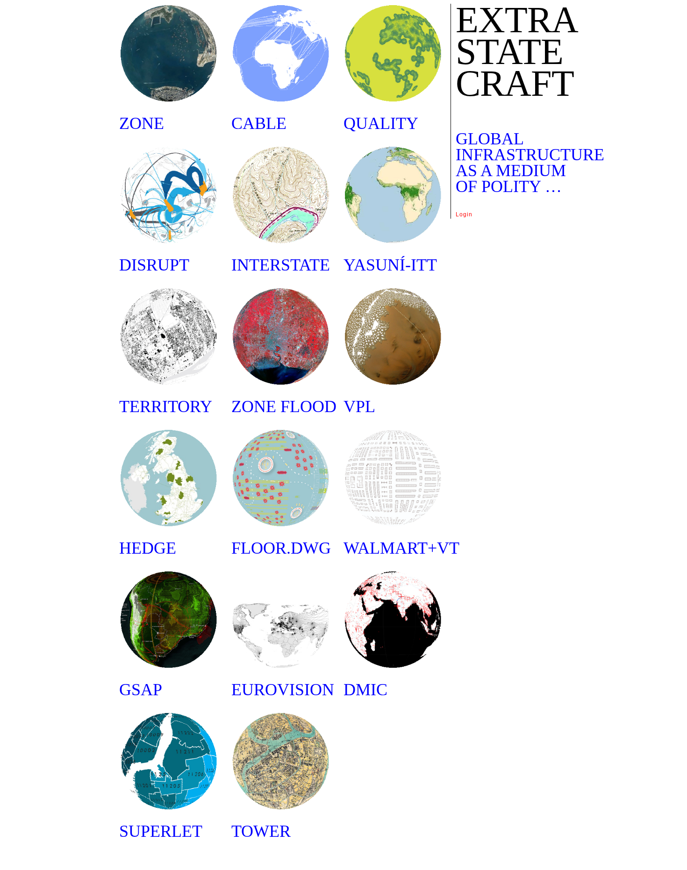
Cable (258, 123)
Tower (261, 831)
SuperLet (160, 831)
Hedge (147, 548)
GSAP (140, 689)
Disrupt (154, 265)
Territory (165, 406)
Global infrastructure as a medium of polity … (530, 162)
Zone (141, 123)
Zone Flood (283, 406)
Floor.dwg (281, 548)
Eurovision (282, 689)
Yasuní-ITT (390, 265)
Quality (381, 123)
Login (464, 214)
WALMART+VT (401, 548)
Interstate (280, 265)
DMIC (365, 689)
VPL (359, 406)
